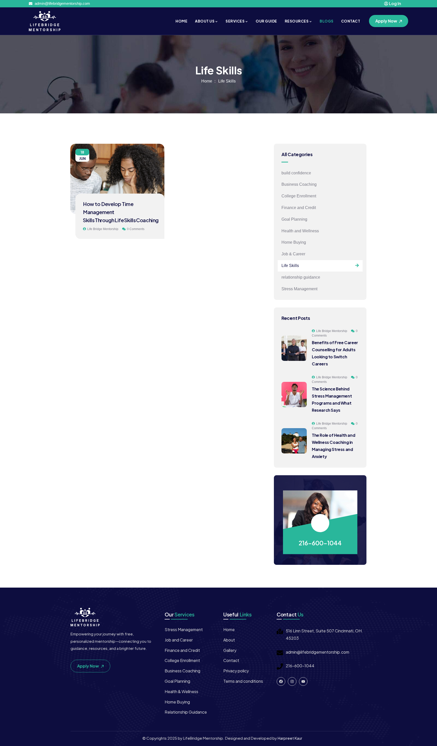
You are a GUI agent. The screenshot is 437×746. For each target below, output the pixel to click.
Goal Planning (294, 219)
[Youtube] (303, 681)
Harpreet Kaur (290, 738)
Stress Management (299, 289)
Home (206, 81)
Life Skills (290, 265)
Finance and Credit (298, 207)
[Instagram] (292, 681)
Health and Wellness (300, 231)
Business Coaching (299, 184)
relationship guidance (300, 277)
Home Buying (293, 242)
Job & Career (293, 254)
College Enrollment (298, 196)
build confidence (296, 173)
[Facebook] (281, 681)
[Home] (44, 21)
